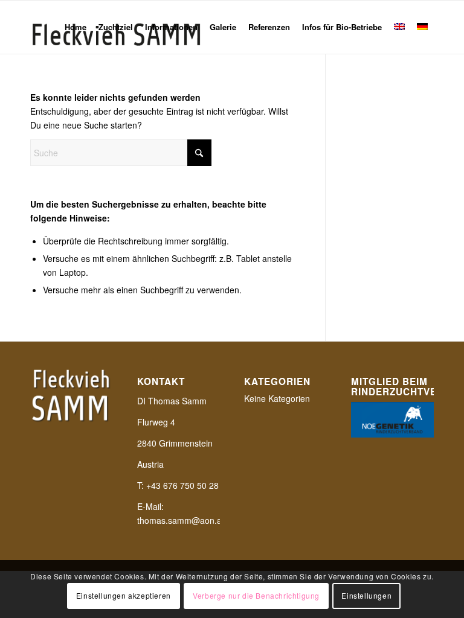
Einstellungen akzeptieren (123, 595)
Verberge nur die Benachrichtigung (256, 595)
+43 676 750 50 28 (182, 485)
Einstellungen (366, 595)
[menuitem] (75, 27)
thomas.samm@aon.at (180, 520)
